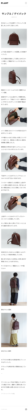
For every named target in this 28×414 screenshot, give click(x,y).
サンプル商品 (12, 393)
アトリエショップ (5, 393)
